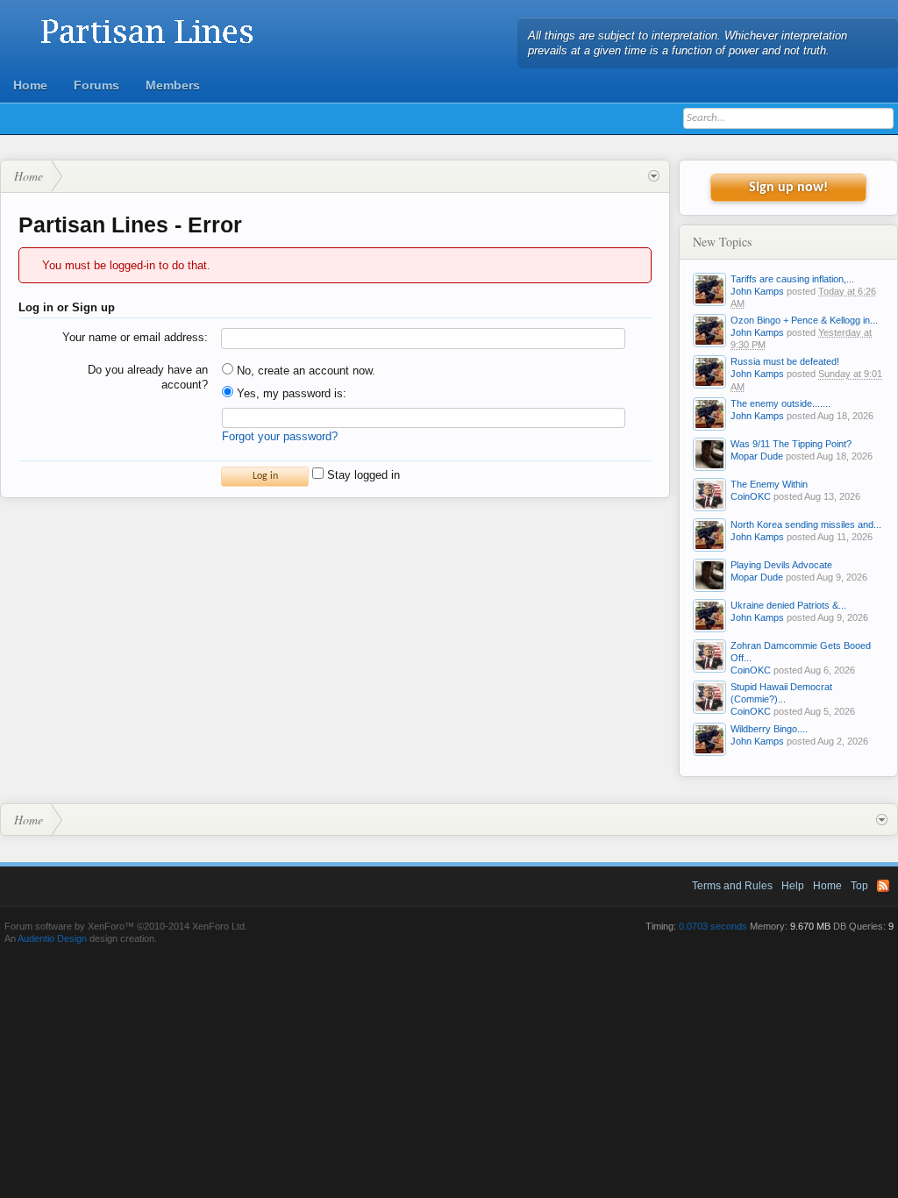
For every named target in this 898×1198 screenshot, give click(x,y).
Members (173, 85)
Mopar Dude (757, 456)
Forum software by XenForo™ (125, 926)
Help (792, 886)
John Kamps (757, 291)
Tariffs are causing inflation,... (792, 279)
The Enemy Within (769, 484)
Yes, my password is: (289, 393)
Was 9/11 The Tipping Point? (791, 444)
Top (859, 886)
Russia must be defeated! (785, 361)
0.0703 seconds (713, 926)
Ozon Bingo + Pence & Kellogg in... (804, 320)
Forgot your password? (280, 436)
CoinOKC (751, 496)
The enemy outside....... (780, 403)
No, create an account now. (304, 370)
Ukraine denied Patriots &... (788, 605)
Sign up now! (788, 188)
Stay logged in (362, 474)
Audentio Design (52, 938)
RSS (883, 886)
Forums (96, 85)
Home (30, 85)
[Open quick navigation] (653, 176)
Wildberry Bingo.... (769, 729)
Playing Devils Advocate (781, 565)
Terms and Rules (732, 886)
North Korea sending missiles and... (806, 524)
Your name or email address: (135, 337)
